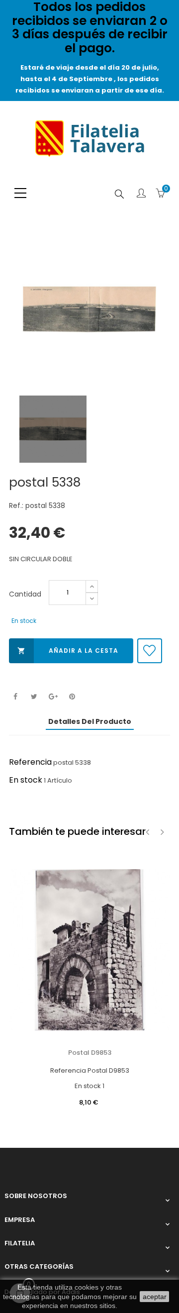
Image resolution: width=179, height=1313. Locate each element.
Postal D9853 (89, 1052)
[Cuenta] (141, 194)
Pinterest (72, 697)
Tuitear (34, 697)
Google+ (53, 697)
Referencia (30, 762)
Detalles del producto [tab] (89, 721)
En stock (25, 780)
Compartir (15, 697)
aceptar (155, 1297)
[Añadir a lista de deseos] (149, 650)
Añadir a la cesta (67, 650)
